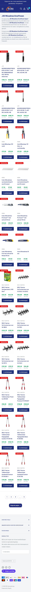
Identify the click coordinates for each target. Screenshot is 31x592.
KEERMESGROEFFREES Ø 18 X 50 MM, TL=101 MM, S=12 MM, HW (23, 70)
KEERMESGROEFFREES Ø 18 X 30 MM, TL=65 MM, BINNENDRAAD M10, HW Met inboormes (8, 72)
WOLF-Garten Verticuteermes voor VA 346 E (23, 361)
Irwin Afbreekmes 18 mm (23, 252)
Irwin (3, 141)
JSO (3, 66)
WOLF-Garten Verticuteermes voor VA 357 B (7, 361)
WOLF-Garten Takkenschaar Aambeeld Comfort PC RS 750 (22, 473)
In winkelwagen (7, 85)
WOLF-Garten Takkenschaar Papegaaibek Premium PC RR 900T (23, 398)
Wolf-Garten (5, 285)
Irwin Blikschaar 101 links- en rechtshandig (22, 146)
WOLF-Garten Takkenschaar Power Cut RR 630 (8, 397)
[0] (28, 9)
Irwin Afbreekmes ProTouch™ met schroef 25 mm (7, 218)
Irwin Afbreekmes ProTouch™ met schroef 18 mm (22, 218)
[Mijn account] (24, 9)
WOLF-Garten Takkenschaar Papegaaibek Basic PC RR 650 (22, 435)
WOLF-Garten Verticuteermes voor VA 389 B (7, 325)
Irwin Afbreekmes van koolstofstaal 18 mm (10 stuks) (22, 182)
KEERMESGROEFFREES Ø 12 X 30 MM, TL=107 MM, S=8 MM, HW (23, 110)
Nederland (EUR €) (7, 561)
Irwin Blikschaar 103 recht (7, 145)
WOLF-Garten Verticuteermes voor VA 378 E (23, 325)
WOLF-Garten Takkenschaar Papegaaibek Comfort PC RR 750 (7, 435)
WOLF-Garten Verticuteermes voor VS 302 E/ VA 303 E (23, 289)
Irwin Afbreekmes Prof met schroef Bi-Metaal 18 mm (7, 253)
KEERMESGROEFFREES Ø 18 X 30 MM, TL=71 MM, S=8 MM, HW (8, 110)
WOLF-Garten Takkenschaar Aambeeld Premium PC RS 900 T (7, 473)
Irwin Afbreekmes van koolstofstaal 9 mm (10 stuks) (7, 182)
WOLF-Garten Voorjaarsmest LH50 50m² (7, 289)
